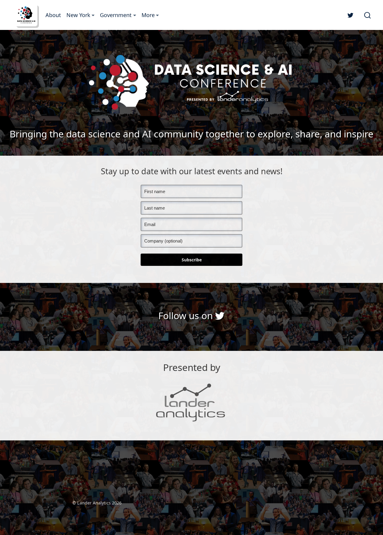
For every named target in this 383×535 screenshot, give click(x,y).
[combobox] (368, 14)
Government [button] (116, 15)
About (53, 15)
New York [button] (78, 15)
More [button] (148, 15)
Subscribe (192, 260)
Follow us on (186, 315)
